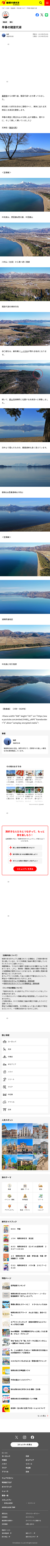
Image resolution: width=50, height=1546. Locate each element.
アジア (10, 1087)
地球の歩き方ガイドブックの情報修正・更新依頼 (21, 983)
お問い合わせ (30, 1524)
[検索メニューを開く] (41, 3)
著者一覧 (5, 1495)
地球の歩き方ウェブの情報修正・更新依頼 (18, 981)
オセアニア (12, 1064)
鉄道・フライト (25, 1210)
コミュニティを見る (25, 868)
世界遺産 (25, 1199)
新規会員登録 (8, 1503)
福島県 (13, 8)
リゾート (11, 1079)
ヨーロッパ (12, 1042)
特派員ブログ (21, 8)
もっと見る (42, 1416)
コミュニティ (7, 1500)
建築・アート (25, 1189)
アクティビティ (9, 1210)
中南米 (10, 1057)
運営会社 (4, 1513)
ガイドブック (7, 1487)
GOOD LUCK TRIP (8, 1507)
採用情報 (4, 1524)
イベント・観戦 (9, 1199)
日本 (7, 8)
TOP (3, 8)
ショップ (40, 1210)
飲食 (9, 1189)
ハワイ (10, 1072)
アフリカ (11, 1102)
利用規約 (4, 1517)
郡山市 (12, 399)
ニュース (5, 1491)
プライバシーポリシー (33, 1513)
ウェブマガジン (7, 1478)
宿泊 (40, 1189)
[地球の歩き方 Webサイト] (10, 2)
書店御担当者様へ (7, 1520)
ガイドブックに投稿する (33, 1520)
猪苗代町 (13, 127)
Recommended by (33, 804)
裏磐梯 (4, 95)
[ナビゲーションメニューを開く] (47, 3)
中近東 (10, 1094)
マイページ (31, 1503)
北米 (9, 1049)
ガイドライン (30, 1517)
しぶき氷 (24, 351)
